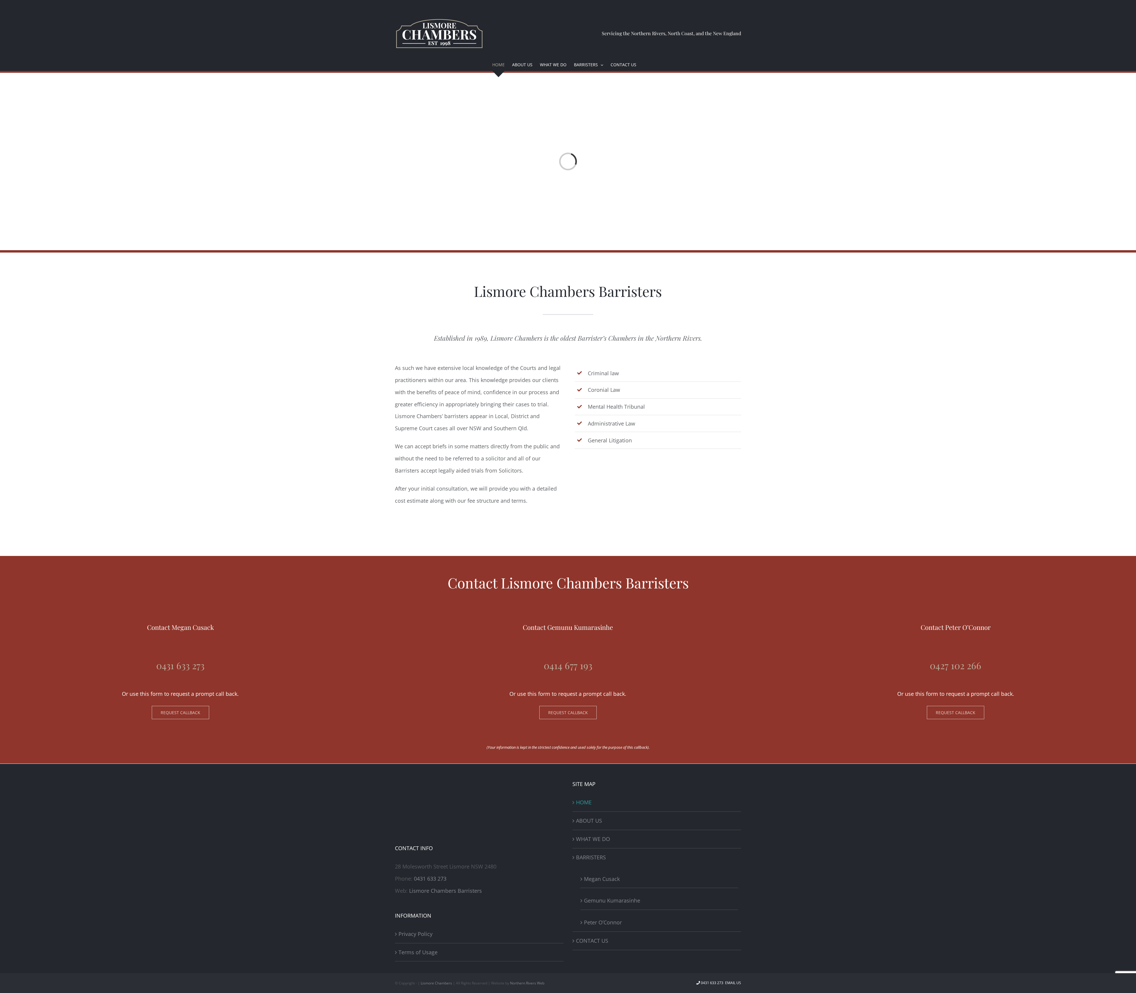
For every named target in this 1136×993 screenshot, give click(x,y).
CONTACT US (592, 940)
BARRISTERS (591, 857)
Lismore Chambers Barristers (445, 890)
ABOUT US (589, 820)
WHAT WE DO (593, 838)
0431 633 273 (180, 665)
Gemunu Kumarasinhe (612, 900)
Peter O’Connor (603, 922)
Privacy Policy (415, 933)
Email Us (732, 982)
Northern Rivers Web (527, 983)
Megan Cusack (602, 878)
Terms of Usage (418, 952)
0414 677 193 (568, 665)
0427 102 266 (955, 665)
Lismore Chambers (436, 983)
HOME (584, 802)
